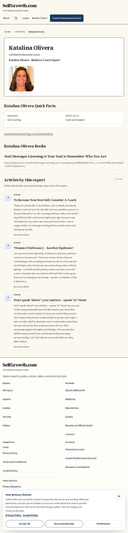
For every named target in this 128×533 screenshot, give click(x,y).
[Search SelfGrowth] (16, 18)
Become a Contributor (77, 467)
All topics (8, 390)
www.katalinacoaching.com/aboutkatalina (28, 134)
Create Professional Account (80, 458)
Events (69, 417)
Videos (6, 425)
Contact (69, 434)
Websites (70, 399)
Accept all (24, 524)
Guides (6, 408)
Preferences (103, 524)
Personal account (74, 449)
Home (8, 31)
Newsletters (72, 408)
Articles (7, 417)
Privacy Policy (10, 453)
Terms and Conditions (15, 462)
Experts (20, 31)
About (6, 18)
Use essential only (64, 524)
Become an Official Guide (78, 425)
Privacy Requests (12, 486)
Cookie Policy (10, 471)
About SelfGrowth (75, 390)
